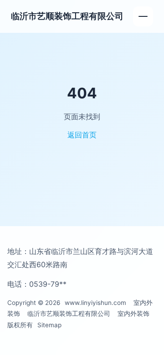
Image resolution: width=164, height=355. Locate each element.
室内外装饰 (133, 313)
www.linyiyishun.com (95, 302)
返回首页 (82, 134)
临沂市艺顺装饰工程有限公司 (67, 15)
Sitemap (49, 325)
